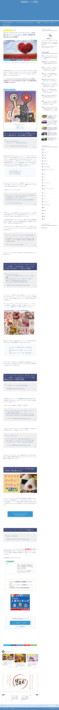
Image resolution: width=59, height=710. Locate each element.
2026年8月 (45, 227)
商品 (44, 207)
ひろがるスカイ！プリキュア (48, 170)
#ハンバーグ (20, 415)
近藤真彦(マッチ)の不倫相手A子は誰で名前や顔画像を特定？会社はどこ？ (50, 63)
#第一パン (12, 415)
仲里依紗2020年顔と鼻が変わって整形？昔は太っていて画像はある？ (50, 80)
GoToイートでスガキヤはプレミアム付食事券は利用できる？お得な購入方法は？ (50, 57)
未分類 (44, 210)
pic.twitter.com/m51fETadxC (22, 385)
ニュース (45, 198)
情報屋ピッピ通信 (29, 2)
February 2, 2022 (25, 539)
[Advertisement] (29, 12)
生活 (44, 213)
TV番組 (38, 22)
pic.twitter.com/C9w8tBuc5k (28, 199)
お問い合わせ (6, 25)
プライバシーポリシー (49, 22)
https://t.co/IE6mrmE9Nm (11, 281)
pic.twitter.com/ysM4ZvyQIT (27, 441)
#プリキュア (25, 280)
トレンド (45, 192)
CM (44, 149)
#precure (8, 199)
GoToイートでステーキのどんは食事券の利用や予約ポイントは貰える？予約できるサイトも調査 (50, 69)
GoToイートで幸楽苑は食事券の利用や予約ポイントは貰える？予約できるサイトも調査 (50, 75)
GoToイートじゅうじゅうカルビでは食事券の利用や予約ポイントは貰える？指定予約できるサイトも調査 (50, 109)
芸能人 (44, 216)
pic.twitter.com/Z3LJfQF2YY (21, 142)
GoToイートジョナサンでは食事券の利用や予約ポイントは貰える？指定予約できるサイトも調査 (50, 85)
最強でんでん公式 (20, 127)
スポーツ (45, 185)
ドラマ (44, 195)
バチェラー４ (46, 201)
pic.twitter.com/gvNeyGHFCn (29, 415)
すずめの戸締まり (8, 22)
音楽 (44, 219)
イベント (45, 179)
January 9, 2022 (26, 285)
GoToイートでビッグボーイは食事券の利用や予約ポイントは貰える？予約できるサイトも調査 (50, 103)
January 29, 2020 (26, 418)
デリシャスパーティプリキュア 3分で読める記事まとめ (20, 514)
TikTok (44, 155)
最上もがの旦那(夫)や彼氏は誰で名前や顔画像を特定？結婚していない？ (50, 97)
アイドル (45, 174)
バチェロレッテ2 (46, 204)
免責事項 (12, 708)
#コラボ (16, 415)
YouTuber (45, 160)
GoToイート (45, 152)
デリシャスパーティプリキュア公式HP (15, 244)
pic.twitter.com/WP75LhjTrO (21, 281)
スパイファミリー (47, 182)
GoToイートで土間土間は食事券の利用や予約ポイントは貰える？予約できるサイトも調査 (50, 91)
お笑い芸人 (45, 163)
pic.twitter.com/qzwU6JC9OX (12, 535)
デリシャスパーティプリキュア (24, 22)
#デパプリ (21, 280)
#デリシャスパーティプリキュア (12, 141)
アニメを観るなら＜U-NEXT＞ (20, 622)
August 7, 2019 (27, 445)
